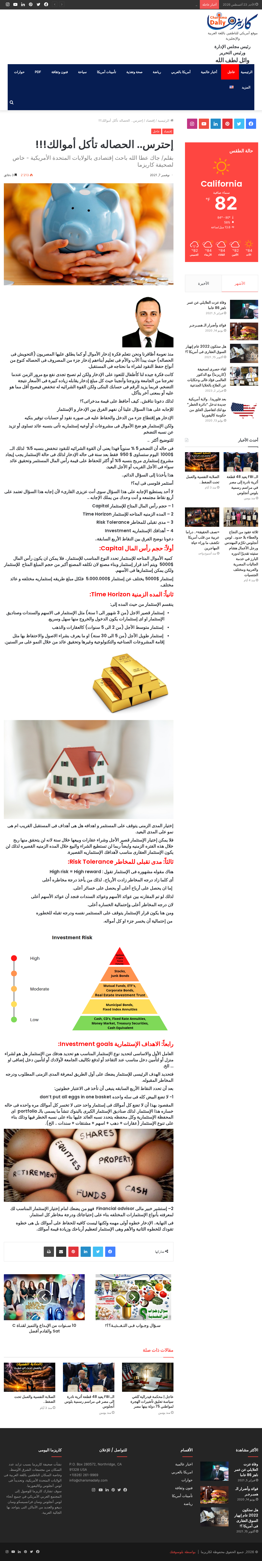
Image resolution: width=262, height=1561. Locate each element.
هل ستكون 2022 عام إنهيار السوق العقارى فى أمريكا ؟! (205, 349)
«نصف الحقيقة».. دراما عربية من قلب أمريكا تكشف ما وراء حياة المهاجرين (202, 540)
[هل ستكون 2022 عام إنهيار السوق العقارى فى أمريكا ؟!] (244, 353)
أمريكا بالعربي (181, 72)
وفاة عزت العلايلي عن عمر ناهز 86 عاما (246, 1469)
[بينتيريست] (73, 1252)
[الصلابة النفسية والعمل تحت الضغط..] (29, 1377)
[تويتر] (98, 1252)
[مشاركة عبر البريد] (61, 1252)
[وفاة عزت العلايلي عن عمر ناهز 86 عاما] (244, 309)
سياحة (82, 72)
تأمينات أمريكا (106, 72)
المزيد (246, 87)
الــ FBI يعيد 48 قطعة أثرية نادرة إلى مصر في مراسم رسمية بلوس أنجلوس (89, 1401)
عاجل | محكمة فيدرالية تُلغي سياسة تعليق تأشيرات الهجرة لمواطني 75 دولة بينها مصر (151, 1401)
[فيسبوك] (110, 1252)
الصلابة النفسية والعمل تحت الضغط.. (171, 4)
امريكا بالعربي (182, 1472)
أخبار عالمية (209, 72)
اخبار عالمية (184, 1464)
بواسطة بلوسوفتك (183, 1552)
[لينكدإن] (86, 1252)
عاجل (231, 72)
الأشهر (240, 283)
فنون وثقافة (59, 72)
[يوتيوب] (99, 1490)
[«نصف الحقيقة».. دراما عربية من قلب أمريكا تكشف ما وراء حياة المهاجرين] (202, 517)
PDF (38, 72)
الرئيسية (247, 72)
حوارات (19, 72)
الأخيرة (203, 283)
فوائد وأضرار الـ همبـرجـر (207, 325)
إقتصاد (150, 120)
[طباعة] (49, 1252)
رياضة (157, 72)
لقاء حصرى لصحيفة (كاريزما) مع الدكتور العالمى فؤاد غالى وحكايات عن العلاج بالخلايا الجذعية (206, 377)
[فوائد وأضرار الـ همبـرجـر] (244, 331)
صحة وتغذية (134, 72)
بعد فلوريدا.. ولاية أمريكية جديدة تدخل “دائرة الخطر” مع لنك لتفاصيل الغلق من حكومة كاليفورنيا (206, 407)
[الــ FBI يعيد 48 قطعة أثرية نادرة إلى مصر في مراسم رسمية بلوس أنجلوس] (88, 1377)
